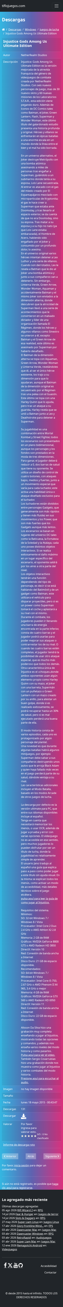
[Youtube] (15, 1266)
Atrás (31, 1156)
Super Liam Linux (28, 1222)
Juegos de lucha (49, 29)
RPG (40, 1210)
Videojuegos (9, 1249)
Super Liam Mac (26, 1241)
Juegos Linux (51, 1222)
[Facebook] (5, 1266)
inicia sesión (21, 1165)
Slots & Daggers (25, 1218)
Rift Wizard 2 (25, 1210)
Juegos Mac (49, 1230)
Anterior (10, 1156)
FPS (51, 1226)
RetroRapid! (24, 1237)
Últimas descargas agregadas (20, 1206)
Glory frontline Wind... (30, 1226)
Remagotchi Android (29, 1245)
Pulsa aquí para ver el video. (38, 1055)
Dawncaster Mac (27, 1230)
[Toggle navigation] (56, 6)
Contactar (50, 1272)
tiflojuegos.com (13, 6)
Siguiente (51, 1156)
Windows (30, 29)
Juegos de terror (48, 1214)
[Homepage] (3, 29)
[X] (10, 1266)
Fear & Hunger (24, 1214)
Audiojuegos (44, 1237)
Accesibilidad (49, 1266)
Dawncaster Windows (30, 1233)
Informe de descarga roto (19, 1145)
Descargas (14, 29)
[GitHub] (20, 1266)
